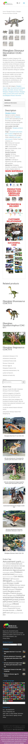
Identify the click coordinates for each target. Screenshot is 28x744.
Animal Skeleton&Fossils (14, 564)
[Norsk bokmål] (4, 695)
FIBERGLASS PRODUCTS (14, 194)
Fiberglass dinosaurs (14, 91)
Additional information (10, 103)
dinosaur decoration (8, 90)
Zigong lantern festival (18, 612)
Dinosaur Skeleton (9, 585)
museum (10, 133)
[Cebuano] (6, 685)
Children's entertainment (12, 573)
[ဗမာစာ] (22, 693)
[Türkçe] (12, 699)
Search (4, 379)
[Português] (12, 695)
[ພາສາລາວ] (18, 691)
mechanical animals (14, 606)
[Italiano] (22, 689)
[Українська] (14, 699)
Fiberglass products (18, 128)
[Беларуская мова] (18, 683)
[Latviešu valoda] (22, 691)
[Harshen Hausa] (24, 687)
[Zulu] (8, 701)
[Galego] (12, 687)
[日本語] (24, 689)
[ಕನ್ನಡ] (6, 691)
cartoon (12, 572)
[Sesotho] (4, 697)
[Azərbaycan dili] (14, 683)
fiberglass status (11, 595)
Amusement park (15, 88)
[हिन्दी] (8, 689)
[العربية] (10, 683)
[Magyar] (12, 689)
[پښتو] (6, 695)
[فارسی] (8, 695)
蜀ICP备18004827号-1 (18, 729)
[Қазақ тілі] (8, 691)
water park (10, 613)
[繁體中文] (12, 701)
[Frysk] (10, 687)
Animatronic (7, 566)
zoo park (10, 139)
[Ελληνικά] (18, 687)
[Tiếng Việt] (20, 699)
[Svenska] (24, 697)
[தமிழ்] (6, 699)
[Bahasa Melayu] (10, 693)
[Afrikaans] (4, 683)
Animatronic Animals (18, 566)
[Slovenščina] (14, 697)
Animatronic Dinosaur (12, 568)
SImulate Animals (8, 610)
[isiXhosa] (24, 699)
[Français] (8, 687)
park (16, 137)
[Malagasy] (8, 693)
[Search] (23, 382)
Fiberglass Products (11, 11)
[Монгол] (20, 693)
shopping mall (12, 135)
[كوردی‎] (14, 691)
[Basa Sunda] (20, 697)
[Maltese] (14, 693)
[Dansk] (16, 685)
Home (4, 11)
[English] (20, 685)
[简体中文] (10, 701)
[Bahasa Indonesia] (18, 689)
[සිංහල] (10, 697)
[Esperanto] (22, 685)
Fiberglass (5, 91)
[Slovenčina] (12, 697)
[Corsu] (10, 685)
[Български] (24, 683)
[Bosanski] (22, 683)
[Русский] (18, 695)
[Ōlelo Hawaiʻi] (4, 689)
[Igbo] (16, 689)
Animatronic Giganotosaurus (14, 570)
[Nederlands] (18, 685)
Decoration (16, 579)
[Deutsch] (16, 687)
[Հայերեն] (12, 683)
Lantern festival (21, 602)
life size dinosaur (7, 604)
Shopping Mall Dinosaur (13, 608)
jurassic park (10, 93)
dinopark (22, 88)
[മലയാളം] (12, 693)
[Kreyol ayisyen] (22, 687)
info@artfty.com (10, 711)
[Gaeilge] (20, 689)
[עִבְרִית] (6, 689)
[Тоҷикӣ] (4, 699)
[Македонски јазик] (6, 693)
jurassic (15, 599)
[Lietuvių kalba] (24, 691)
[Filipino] (4, 687)
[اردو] (16, 699)
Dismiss (22, 743)
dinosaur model (13, 583)
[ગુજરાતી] (20, 687)
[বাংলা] (20, 683)
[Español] (18, 697)
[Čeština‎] (14, 685)
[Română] (16, 695)
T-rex (16, 610)
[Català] (4, 685)
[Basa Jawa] (4, 691)
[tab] (14, 100)
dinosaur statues (18, 90)
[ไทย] (10, 699)
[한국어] (12, 691)
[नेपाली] (24, 693)
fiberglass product (14, 591)
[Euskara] (16, 683)
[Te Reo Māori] (16, 693)
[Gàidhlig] (22, 695)
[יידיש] (4, 701)
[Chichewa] (8, 685)
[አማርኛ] (8, 683)
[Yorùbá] (6, 701)
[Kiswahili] (22, 697)
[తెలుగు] (8, 699)
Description (7, 100)
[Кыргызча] (16, 691)
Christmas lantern (9, 576)
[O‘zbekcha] (18, 699)
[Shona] (6, 697)
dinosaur (14, 581)
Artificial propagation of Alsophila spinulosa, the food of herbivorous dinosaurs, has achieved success (12, 395)
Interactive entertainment (14, 596)
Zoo (4, 615)
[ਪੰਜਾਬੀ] (14, 695)
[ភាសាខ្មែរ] (10, 691)
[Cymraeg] (22, 699)
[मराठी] (18, 693)
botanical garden (6, 572)
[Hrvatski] (12, 685)
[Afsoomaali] (16, 697)
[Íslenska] (14, 689)
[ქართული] (14, 687)
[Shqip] (6, 683)
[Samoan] (20, 695)
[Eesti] (24, 685)
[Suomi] (6, 687)
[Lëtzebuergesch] (4, 693)
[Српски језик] (24, 695)
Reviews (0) (7, 105)
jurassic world (18, 93)
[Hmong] (10, 689)
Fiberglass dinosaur (17, 587)
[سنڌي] (8, 697)
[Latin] (20, 691)
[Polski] (10, 695)
